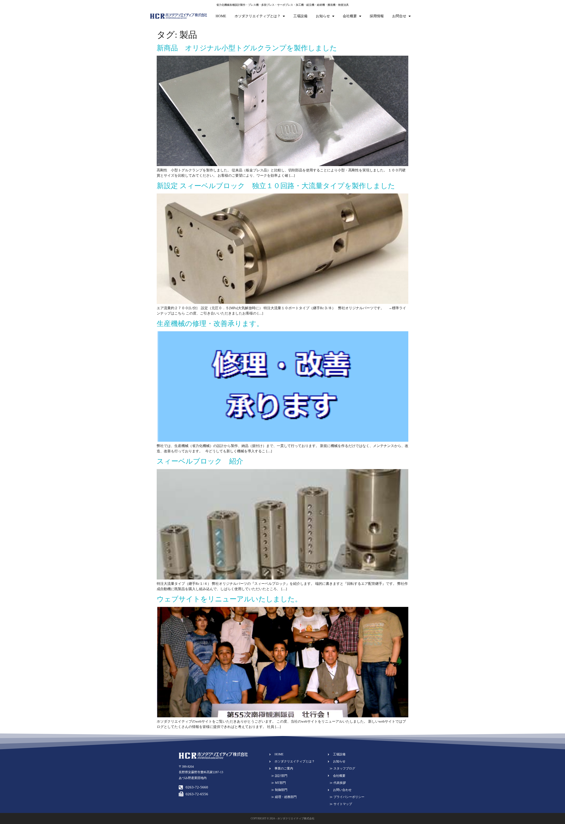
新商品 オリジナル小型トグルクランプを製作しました (247, 48)
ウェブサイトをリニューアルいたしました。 (229, 599)
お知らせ (323, 16)
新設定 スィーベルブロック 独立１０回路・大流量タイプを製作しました (276, 186)
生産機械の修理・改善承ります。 (210, 324)
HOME (221, 16)
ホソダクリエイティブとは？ (258, 16)
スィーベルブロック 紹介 (200, 461)
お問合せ (399, 16)
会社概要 (350, 16)
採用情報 (377, 16)
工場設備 (300, 16)
